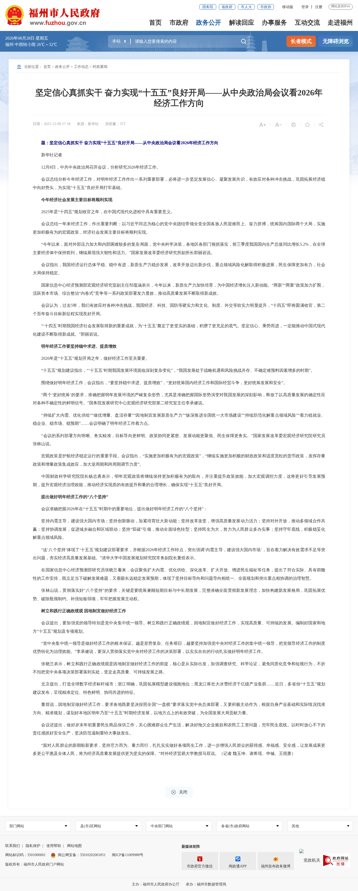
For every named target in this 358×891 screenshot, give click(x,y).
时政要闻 (100, 67)
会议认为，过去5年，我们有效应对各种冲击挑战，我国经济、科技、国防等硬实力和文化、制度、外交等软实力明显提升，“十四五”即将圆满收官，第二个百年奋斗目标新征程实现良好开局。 (179, 309)
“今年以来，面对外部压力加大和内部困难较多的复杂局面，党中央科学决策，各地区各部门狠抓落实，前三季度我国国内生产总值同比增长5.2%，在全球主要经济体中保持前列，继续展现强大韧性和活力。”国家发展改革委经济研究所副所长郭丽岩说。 (179, 248)
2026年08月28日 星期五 (26, 38)
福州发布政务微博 (275, 866)
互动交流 (307, 22)
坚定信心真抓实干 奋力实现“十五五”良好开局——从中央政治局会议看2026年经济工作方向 (179, 98)
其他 (295, 826)
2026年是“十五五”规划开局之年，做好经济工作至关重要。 (91, 358)
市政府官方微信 (200, 866)
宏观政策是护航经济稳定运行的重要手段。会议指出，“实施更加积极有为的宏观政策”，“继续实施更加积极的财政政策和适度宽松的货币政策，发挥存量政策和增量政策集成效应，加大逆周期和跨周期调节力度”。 (179, 460)
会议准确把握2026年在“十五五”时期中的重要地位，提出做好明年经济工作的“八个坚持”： (120, 509)
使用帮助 (53, 846)
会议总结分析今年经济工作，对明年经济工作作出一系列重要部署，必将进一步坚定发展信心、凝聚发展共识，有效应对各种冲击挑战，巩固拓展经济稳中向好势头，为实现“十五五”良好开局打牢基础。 (179, 183)
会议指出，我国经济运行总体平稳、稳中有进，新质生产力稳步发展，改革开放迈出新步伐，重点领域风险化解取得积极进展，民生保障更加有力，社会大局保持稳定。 (179, 268)
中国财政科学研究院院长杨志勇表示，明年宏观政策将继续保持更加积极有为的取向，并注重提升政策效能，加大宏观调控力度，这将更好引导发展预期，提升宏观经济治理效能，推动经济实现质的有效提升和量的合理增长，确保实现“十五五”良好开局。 (179, 480)
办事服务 (274, 22)
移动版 (287, 7)
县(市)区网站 (90, 826)
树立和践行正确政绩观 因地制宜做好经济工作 (83, 611)
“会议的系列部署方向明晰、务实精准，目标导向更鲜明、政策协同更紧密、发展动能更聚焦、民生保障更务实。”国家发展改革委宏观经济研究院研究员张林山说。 (179, 439)
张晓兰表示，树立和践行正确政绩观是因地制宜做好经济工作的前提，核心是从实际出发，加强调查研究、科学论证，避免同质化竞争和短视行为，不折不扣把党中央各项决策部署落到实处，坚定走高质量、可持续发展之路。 (179, 668)
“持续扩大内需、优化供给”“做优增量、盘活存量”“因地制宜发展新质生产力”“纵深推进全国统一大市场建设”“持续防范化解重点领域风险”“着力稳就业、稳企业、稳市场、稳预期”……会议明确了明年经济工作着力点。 (179, 419)
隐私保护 (33, 846)
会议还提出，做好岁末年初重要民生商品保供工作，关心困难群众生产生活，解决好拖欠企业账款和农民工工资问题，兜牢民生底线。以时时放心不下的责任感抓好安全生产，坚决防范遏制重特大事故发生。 (179, 729)
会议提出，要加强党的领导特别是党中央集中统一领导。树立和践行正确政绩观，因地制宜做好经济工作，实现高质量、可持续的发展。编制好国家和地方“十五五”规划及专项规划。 (179, 627)
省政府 (226, 7)
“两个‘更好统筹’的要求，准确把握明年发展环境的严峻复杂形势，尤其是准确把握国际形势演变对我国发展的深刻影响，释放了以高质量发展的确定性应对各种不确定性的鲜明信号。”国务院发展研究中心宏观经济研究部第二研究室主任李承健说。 (179, 399)
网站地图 (74, 846)
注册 (318, 7)
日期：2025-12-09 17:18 (51, 124)
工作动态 (81, 67)
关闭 (179, 792)
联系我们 (12, 846)
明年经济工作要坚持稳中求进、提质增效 (79, 346)
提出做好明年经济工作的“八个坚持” (74, 497)
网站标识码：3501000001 (25, 855)
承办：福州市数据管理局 (206, 884)
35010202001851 (93, 855)
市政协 (265, 7)
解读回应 (241, 22)
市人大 (246, 7)
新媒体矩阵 (191, 847)
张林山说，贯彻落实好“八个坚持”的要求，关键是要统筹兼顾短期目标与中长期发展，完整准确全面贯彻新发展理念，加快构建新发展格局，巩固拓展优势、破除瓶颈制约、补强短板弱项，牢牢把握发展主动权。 (179, 594)
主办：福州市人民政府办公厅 (156, 884)
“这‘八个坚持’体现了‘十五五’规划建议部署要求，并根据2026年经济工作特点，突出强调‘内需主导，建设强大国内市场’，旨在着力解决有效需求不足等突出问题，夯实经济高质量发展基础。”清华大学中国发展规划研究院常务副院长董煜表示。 (179, 554)
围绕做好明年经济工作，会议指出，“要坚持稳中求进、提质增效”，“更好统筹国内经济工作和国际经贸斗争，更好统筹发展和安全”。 (160, 382)
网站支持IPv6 (340, 6)
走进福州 (340, 22)
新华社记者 (47, 155)
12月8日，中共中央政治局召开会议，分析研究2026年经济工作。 (97, 167)
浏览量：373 (115, 124)
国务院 (207, 7)
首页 (155, 22)
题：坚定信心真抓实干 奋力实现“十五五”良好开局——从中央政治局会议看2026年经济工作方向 (129, 143)
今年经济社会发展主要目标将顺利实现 (76, 199)
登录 (305, 7)
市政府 (179, 22)
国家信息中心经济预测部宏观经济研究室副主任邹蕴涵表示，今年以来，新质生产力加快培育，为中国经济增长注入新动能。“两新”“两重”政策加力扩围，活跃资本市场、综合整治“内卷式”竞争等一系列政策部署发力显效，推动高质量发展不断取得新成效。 (179, 289)
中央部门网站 (162, 826)
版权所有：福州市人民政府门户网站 (34, 864)
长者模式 (301, 41)
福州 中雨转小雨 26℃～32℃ (31, 44)
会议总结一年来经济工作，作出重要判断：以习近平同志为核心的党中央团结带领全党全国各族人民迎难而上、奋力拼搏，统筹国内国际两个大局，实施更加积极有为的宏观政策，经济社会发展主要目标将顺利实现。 (179, 228)
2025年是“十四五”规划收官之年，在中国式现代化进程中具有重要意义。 (104, 212)
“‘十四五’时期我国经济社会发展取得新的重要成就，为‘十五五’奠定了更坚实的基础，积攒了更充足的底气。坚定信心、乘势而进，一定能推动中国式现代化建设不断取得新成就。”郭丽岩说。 (179, 330)
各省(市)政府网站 (235, 826)
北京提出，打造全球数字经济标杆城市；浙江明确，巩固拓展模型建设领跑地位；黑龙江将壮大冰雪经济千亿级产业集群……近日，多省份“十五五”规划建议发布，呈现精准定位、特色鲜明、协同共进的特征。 (179, 688)
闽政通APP (238, 866)
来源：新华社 (88, 124)
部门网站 (16, 826)
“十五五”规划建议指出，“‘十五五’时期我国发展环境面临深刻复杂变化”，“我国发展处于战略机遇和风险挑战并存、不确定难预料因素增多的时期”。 (174, 370)
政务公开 (208, 22)
